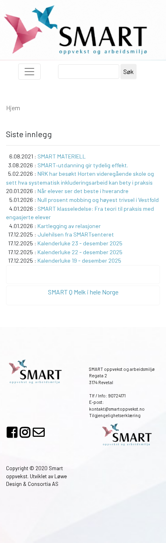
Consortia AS (43, 484)
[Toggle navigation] (29, 72)
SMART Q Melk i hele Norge (83, 292)
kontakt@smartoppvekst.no (117, 408)
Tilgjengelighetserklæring (115, 415)
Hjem (13, 107)
